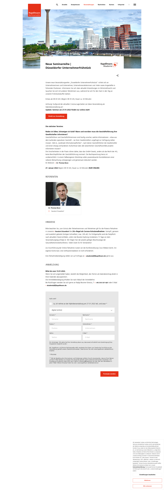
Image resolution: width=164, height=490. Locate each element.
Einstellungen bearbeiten (147, 474)
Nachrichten (101, 4)
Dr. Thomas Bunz (62, 163)
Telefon (51, 333)
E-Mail (85, 333)
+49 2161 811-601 (102, 283)
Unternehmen (87, 324)
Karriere (111, 4)
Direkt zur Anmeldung (56, 116)
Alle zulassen (147, 486)
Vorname (52, 315)
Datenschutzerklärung (139, 467)
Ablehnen (147, 480)
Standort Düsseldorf (62, 231)
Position (52, 324)
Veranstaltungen (89, 4)
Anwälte (64, 4)
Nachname (86, 315)
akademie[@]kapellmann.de (96, 256)
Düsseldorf (60, 211)
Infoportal (121, 4)
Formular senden (109, 374)
